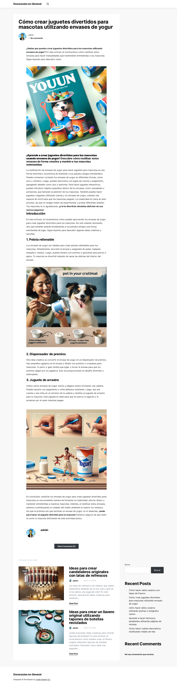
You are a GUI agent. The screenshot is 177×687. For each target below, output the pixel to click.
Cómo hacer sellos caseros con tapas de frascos (144, 592)
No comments (37, 38)
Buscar (127, 565)
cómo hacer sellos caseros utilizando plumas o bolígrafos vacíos (144, 610)
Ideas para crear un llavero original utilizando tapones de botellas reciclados (91, 617)
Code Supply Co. (43, 679)
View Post (73, 603)
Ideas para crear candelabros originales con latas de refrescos (88, 572)
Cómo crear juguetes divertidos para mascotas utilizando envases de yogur (145, 600)
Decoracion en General (27, 3)
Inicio (24, 571)
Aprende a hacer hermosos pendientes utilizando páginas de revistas (145, 621)
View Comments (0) (66, 546)
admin (31, 35)
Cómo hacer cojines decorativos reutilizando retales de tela (145, 630)
